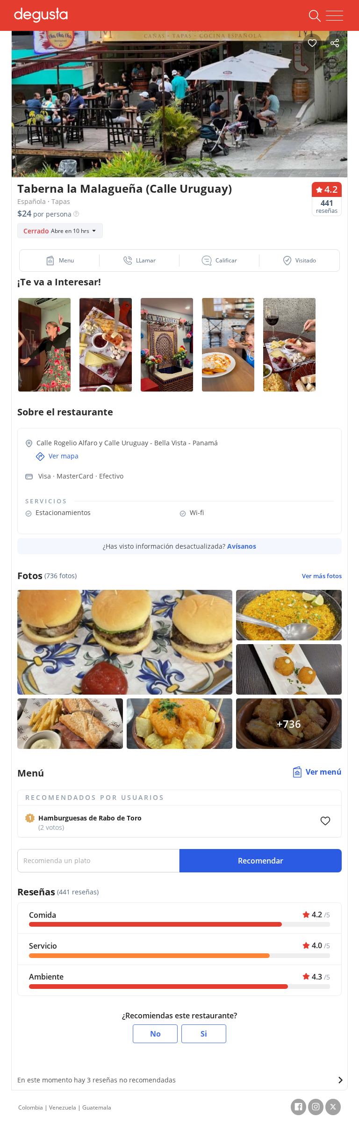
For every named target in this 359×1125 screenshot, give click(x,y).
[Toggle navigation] (334, 16)
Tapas (60, 201)
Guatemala (96, 1107)
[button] (60, 260)
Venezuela (62, 1107)
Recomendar (260, 861)
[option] (179, 114)
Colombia (30, 1107)
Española (31, 201)
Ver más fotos (322, 576)
